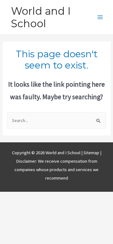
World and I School (41, 17)
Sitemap (91, 152)
